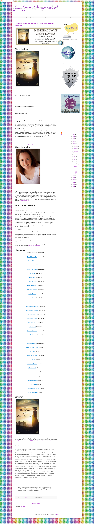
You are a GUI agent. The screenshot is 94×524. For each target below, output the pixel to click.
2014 (74, 182)
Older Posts (54, 501)
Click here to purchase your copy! (24, 144)
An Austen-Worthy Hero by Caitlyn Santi (28, 17)
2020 (74, 143)
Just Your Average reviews (37, 8)
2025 (74, 134)
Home (15, 17)
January (75, 166)
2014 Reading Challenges (45, 17)
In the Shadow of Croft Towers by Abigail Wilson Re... (76, 171)
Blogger (57, 514)
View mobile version (36, 503)
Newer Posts (17, 501)
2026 (74, 133)
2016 (74, 179)
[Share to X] (38, 497)
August (75, 154)
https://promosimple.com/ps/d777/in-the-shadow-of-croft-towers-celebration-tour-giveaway (37, 440)
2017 (74, 177)
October (75, 150)
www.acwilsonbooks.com (24, 200)
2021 (74, 141)
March (75, 163)
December (76, 146)
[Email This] (35, 497)
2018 (74, 175)
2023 (74, 138)
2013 (74, 184)
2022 (74, 139)
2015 (74, 181)
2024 (74, 136)
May (75, 159)
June (75, 157)
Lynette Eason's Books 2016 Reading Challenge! (64, 17)
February (75, 164)
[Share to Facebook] (39, 497)
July (74, 156)
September (76, 151)
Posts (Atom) (22, 506)
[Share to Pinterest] (41, 497)
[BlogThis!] (37, 497)
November (76, 148)
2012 (74, 186)
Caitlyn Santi (65, 132)
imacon (49, 514)
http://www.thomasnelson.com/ (34, 245)
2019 (74, 145)
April (75, 161)
